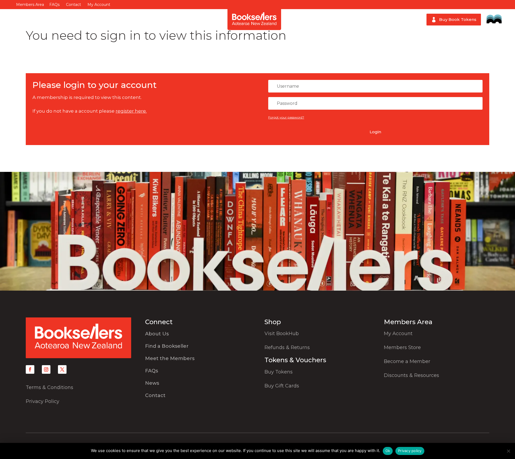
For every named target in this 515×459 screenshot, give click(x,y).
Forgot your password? (286, 117)
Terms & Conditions (49, 387)
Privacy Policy (42, 401)
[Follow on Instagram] (46, 369)
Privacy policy (410, 451)
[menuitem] (28, 19)
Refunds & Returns (287, 347)
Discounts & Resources (411, 375)
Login (375, 131)
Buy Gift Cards (281, 386)
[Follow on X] (62, 369)
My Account (98, 4)
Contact (73, 4)
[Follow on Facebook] (30, 369)
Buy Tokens (278, 372)
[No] (508, 451)
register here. (131, 111)
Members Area (30, 4)
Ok (387, 451)
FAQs (54, 4)
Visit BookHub (281, 333)
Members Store (402, 347)
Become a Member (407, 361)
